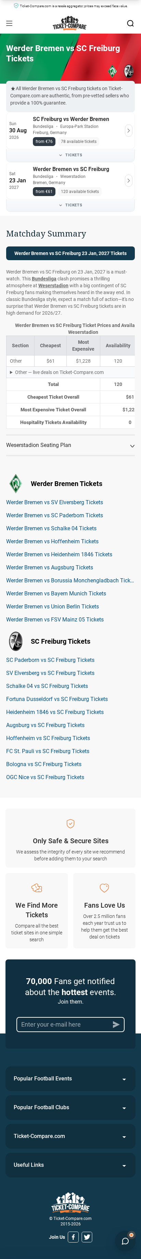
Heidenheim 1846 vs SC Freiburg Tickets (55, 712)
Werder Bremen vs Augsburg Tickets (49, 567)
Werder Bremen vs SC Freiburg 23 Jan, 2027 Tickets (70, 253)
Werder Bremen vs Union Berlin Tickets (52, 606)
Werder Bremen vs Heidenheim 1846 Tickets (59, 554)
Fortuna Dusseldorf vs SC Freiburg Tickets (57, 699)
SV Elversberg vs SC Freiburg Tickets (50, 673)
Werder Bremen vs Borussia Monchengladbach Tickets (72, 580)
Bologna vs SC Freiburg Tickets (43, 764)
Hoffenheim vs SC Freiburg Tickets (48, 738)
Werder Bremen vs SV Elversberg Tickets (54, 502)
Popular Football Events (43, 1078)
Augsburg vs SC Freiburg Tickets (45, 725)
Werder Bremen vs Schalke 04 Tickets (51, 528)
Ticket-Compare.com (39, 1136)
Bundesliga (44, 278)
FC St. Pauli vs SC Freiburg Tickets (47, 751)
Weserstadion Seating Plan (38, 445)
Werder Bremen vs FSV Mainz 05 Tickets (55, 619)
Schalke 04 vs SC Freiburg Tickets (47, 686)
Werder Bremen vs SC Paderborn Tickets (54, 515)
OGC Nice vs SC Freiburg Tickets (45, 777)
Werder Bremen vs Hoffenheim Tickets (52, 541)
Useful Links (29, 1165)
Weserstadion (53, 285)
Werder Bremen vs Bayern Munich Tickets (56, 593)
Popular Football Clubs (41, 1107)
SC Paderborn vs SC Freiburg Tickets (50, 660)
